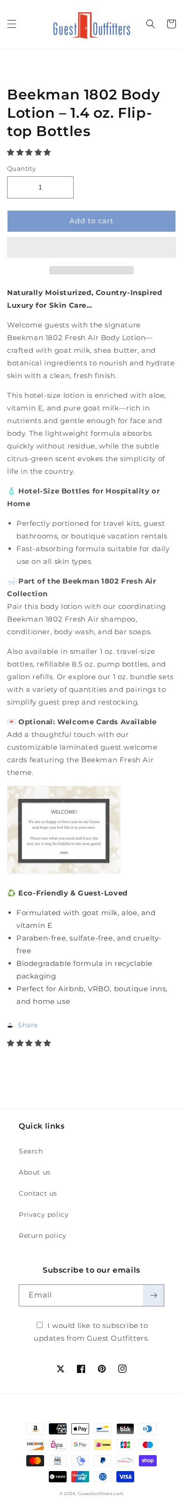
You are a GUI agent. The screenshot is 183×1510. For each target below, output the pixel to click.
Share (28, 1025)
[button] (30, 152)
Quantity (21, 168)
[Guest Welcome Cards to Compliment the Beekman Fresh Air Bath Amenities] (64, 873)
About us (35, 1172)
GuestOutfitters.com (100, 1493)
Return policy (43, 1235)
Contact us (38, 1193)
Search (31, 1151)
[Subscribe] (153, 1295)
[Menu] (11, 24)
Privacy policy (44, 1214)
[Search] (150, 24)
